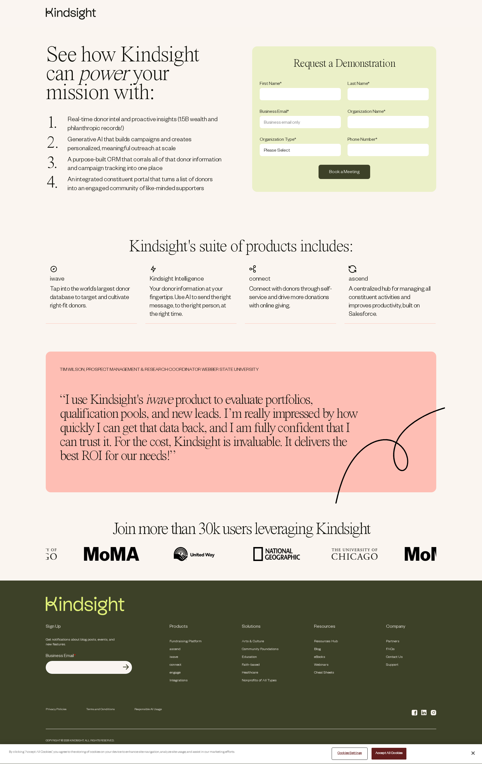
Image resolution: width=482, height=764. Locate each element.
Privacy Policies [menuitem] (56, 709)
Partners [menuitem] (392, 642)
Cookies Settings (350, 753)
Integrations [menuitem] (179, 681)
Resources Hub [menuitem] (326, 642)
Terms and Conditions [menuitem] (100, 709)
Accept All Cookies (389, 753)
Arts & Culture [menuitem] (253, 642)
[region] (241, 754)
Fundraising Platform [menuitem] (186, 642)
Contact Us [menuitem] (394, 657)
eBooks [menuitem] (319, 657)
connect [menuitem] (175, 665)
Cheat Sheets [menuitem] (324, 673)
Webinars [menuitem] (321, 665)
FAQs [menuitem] (390, 649)
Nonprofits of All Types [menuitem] (259, 681)
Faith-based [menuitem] (251, 665)
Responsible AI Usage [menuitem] (148, 709)
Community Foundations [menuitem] (260, 649)
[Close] (473, 753)
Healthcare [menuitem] (250, 673)
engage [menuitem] (175, 673)
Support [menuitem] (392, 665)
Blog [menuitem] (317, 649)
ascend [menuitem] (175, 649)
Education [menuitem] (249, 657)
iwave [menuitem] (174, 657)
